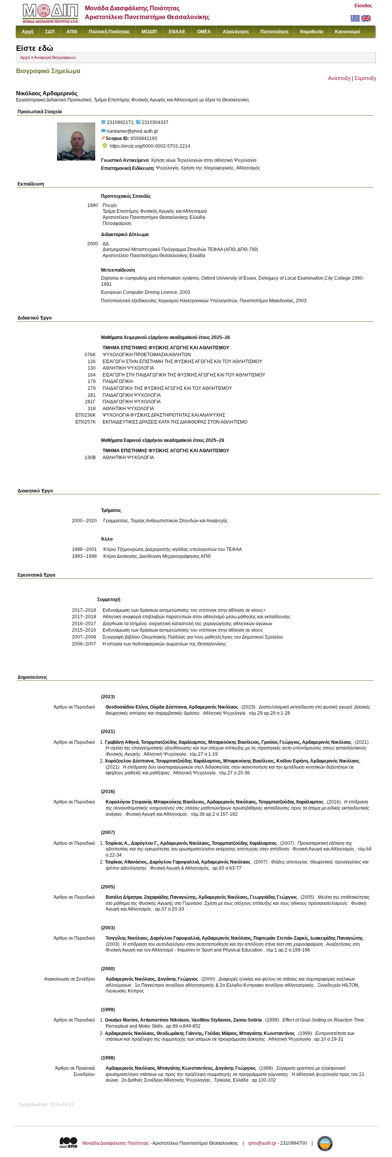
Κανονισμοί (347, 31)
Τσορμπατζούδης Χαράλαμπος (173, 742)
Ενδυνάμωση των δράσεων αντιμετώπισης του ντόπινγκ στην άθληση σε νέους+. (185, 610)
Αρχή (27, 31)
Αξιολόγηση (235, 31)
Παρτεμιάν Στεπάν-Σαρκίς (280, 938)
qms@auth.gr (262, 1143)
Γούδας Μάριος (221, 1033)
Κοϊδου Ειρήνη (292, 761)
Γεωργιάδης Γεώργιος (273, 897)
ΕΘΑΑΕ (177, 31)
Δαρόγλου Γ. (144, 843)
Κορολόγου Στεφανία (128, 802)
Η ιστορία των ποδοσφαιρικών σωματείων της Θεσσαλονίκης (164, 644)
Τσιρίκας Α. (117, 843)
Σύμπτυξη (365, 78)
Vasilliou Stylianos (211, 1020)
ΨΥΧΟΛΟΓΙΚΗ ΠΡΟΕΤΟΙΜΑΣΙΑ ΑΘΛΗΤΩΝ (147, 354)
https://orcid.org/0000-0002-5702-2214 (150, 146)
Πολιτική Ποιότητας (109, 31)
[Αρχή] (50, 21)
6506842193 (144, 138)
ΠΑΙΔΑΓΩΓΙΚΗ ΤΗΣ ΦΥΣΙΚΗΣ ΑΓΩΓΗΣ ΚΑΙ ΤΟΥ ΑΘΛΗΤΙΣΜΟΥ (167, 388)
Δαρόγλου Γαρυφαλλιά (174, 862)
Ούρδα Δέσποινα (168, 707)
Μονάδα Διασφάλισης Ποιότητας (115, 1143)
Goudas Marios (121, 1020)
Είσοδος (363, 5)
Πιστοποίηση (274, 31)
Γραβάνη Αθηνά (122, 742)
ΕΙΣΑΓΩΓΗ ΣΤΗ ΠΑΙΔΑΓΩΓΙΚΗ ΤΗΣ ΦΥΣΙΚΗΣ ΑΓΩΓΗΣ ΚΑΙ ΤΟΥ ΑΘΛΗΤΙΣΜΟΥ (184, 375)
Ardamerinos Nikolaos (164, 1020)
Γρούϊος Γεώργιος (280, 742)
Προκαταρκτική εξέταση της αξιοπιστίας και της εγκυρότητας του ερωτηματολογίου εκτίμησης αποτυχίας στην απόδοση (229, 846)
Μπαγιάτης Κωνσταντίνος (267, 1033)
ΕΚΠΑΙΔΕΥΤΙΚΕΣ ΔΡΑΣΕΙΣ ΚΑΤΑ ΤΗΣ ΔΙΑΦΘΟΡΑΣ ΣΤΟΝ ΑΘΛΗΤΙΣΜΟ (175, 422)
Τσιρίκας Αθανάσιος (126, 862)
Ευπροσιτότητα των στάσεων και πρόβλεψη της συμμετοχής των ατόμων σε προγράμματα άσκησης (230, 1036)
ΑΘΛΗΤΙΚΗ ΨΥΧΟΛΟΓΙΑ (128, 368)
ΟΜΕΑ (204, 31)
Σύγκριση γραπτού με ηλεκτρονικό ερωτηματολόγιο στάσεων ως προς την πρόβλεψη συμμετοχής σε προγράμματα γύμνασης (226, 1071)
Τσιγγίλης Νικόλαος (127, 938)
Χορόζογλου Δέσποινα (129, 761)
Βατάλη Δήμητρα (124, 897)
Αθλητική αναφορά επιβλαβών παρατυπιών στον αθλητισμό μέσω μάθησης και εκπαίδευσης (197, 616)
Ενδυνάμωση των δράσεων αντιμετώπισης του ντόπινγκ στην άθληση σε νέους (183, 630)
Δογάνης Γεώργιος (177, 979)
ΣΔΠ (50, 31)
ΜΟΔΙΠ (149, 31)
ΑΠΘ (72, 31)
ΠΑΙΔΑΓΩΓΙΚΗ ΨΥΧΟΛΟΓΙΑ (132, 395)
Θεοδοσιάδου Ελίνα (127, 707)
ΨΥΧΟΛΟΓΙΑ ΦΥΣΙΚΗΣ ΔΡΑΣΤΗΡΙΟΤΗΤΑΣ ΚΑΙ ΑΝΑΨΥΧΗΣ (164, 415)
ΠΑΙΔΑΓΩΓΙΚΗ (118, 381)
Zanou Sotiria (247, 1020)
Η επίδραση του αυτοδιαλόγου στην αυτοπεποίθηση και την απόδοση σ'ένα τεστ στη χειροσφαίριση (223, 944)
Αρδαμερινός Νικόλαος (213, 707)
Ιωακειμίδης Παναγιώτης (336, 938)
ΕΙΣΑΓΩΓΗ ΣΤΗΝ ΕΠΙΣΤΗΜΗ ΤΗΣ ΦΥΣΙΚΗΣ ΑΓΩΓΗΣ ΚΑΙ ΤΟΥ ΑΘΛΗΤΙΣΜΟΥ (182, 361)
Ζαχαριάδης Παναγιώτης (170, 897)
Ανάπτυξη (339, 78)
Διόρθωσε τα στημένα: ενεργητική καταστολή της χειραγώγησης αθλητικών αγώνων (187, 623)
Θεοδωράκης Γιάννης (180, 1033)
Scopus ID (117, 138)
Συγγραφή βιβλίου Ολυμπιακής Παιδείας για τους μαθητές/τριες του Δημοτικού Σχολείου (193, 637)
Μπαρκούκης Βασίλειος (233, 742)
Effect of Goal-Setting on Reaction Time (323, 1020)
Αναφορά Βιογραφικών (55, 57)
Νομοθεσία (311, 31)
